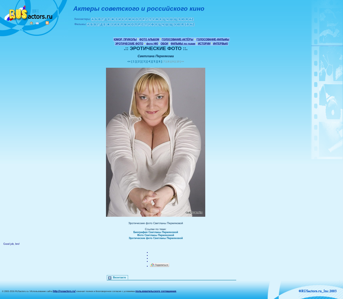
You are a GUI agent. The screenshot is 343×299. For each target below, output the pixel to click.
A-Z (191, 19)
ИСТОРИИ (204, 43)
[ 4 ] (149, 61)
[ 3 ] (144, 61)
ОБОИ (164, 43)
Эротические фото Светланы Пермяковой (156, 238)
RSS (47, 22)
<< (129, 61)
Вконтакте (119, 277)
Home (31, 23)
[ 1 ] (133, 61)
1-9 (186, 24)
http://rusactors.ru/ (64, 291)
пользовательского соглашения (155, 291)
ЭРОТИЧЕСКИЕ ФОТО (129, 43)
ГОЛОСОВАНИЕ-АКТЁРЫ (177, 39)
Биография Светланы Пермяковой (155, 232)
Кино (29, 12)
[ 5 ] (154, 61)
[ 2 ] (139, 61)
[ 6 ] (159, 61)
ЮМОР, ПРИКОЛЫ (125, 39)
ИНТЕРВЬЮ (220, 43)
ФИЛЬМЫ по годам (183, 43)
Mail (37, 23)
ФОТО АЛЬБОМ (149, 39)
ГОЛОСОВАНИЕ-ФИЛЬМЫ (213, 39)
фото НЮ (152, 43)
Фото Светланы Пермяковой (155, 235)
